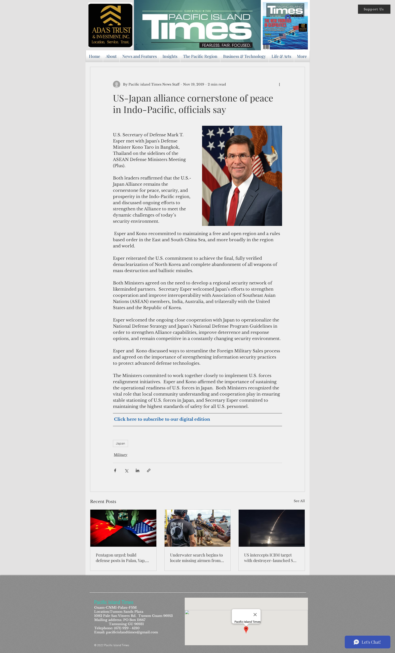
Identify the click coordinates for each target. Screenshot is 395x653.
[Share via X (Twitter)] (126, 470)
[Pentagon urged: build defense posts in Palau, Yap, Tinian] (123, 528)
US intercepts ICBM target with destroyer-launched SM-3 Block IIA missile (271, 557)
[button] (374, 9)
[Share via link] (149, 470)
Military (120, 455)
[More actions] (279, 84)
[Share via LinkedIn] (137, 470)
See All (299, 501)
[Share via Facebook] (115, 470)
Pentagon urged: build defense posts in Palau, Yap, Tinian (121, 557)
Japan (120, 443)
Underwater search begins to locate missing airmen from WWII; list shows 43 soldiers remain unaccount (196, 557)
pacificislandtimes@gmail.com (132, 632)
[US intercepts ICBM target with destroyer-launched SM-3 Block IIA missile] (272, 528)
